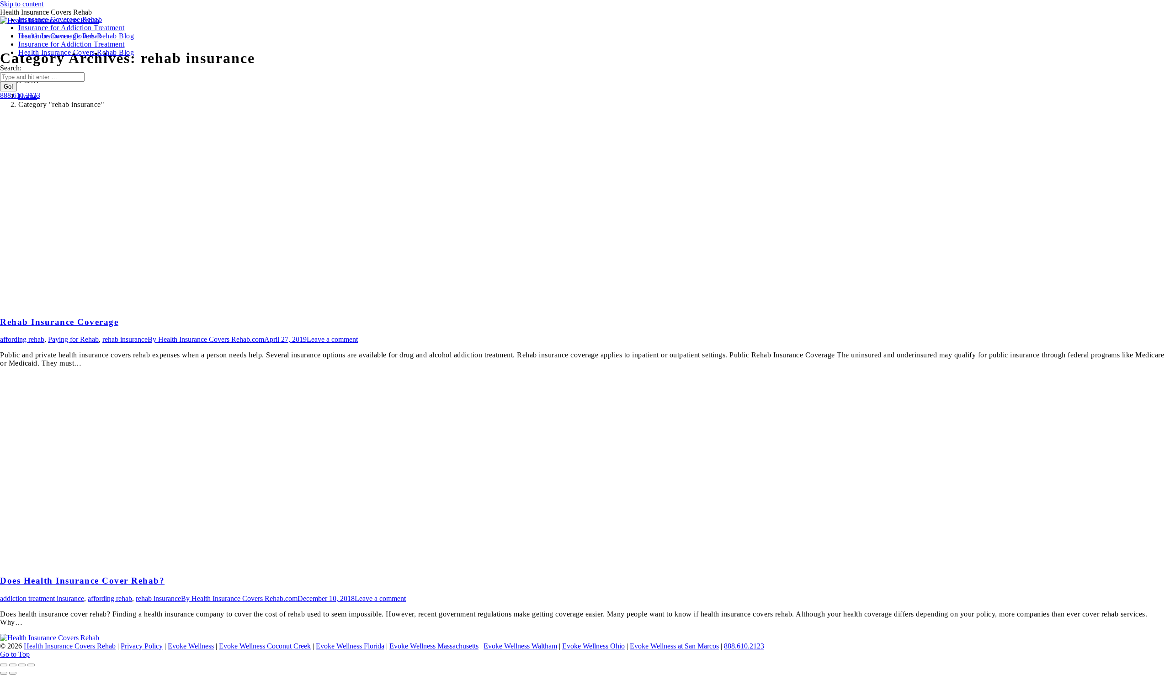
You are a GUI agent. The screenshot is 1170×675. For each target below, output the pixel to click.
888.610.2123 (744, 646)
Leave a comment (332, 339)
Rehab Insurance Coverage (59, 322)
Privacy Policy (142, 646)
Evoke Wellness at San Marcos (674, 646)
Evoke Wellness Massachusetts (434, 646)
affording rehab (22, 339)
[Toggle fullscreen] (22, 665)
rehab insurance (125, 339)
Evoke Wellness (191, 646)
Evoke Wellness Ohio (593, 646)
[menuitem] (60, 36)
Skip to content (21, 4)
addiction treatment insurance (42, 598)
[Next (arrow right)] (12, 673)
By (206, 339)
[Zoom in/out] (31, 665)
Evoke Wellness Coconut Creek (265, 646)
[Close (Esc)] (3, 665)
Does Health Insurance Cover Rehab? (82, 580)
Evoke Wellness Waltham (520, 646)
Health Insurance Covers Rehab (70, 646)
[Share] (12, 665)
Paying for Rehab (73, 339)
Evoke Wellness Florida (350, 646)
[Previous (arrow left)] (3, 673)
